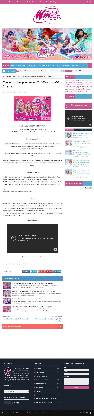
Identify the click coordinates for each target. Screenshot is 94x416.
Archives (19, 2)
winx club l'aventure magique (44, 402)
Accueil (4, 2)
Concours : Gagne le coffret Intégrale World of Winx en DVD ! (33, 291)
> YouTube (39, 2)
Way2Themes (31, 413)
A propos (11, 2)
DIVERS (74, 65)
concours (8, 76)
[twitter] (87, 1)
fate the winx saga (41, 383)
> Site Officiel (29, 2)
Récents (69, 130)
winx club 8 (39, 391)
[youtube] (90, 1)
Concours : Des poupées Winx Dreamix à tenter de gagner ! (32, 306)
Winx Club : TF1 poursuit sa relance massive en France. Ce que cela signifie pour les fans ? (82, 152)
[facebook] (84, 1)
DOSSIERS (32, 65)
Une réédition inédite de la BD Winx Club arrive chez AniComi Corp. (32, 71)
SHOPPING (65, 65)
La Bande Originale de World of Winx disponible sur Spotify (32, 283)
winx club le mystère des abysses (45, 395)
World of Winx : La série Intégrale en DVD (26, 299)
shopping (38, 368)
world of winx (16, 76)
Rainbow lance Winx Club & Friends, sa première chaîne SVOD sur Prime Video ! (81, 162)
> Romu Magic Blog (50, 2)
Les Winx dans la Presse (42, 380)
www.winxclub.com (51, 413)
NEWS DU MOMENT (18, 65)
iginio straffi (39, 387)
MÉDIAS (55, 65)
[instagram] (80, 1)
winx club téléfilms (41, 376)
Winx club (61, 70)
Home (7, 65)
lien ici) (14, 163)
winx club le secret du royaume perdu (46, 398)
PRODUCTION (44, 65)
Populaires (78, 130)
